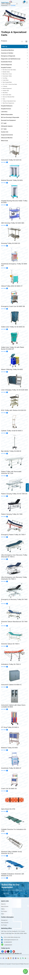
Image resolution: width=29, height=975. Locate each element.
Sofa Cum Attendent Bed (8, 96)
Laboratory (4, 111)
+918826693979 (8, 944)
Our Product (4, 911)
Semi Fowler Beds (7, 94)
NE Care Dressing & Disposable (10, 117)
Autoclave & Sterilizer (7, 53)
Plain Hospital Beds (7, 82)
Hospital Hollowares (6, 105)
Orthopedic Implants (7, 126)
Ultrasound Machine (6, 137)
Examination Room (6, 61)
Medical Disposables (7, 114)
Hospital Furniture (6, 67)
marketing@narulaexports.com (10, 939)
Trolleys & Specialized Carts (9, 101)
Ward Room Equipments (8, 103)
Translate (13, 5)
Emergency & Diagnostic (8, 56)
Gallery (3, 909)
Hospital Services (6, 108)
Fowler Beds (5, 80)
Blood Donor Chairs (7, 73)
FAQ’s (2, 913)
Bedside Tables (6, 71)
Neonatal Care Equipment (8, 120)
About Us (3, 904)
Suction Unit (4, 132)
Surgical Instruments (7, 134)
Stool (4, 98)
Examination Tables (7, 76)
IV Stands (5, 86)
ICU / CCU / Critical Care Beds (10, 84)
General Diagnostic (6, 64)
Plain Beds (5, 92)
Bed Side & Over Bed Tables (9, 69)
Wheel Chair (4, 140)
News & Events (4, 906)
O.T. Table (4, 129)
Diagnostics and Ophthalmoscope (10, 58)
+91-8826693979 (7, 942)
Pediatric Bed (6, 90)
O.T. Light (3, 123)
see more (3, 162)
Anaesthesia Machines (7, 50)
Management (4, 920)
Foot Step (5, 78)
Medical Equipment (7, 88)
